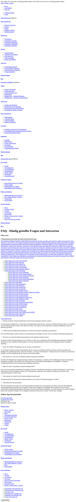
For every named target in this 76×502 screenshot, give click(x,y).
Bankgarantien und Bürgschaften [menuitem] (14, 108)
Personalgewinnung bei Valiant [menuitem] (13, 183)
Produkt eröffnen (9, 13)
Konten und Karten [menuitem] (6, 21)
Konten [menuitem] (6, 27)
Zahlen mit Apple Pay (64, 241)
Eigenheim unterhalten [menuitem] (11, 44)
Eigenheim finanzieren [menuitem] (11, 42)
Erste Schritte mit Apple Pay (29, 241)
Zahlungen (15, 244)
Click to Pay (11, 242)
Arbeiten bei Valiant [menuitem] (6, 179)
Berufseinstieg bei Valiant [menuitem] (11, 186)
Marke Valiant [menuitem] (8, 173)
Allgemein (44, 242)
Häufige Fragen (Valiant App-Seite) (15, 249)
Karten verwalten (68, 244)
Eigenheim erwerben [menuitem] (10, 40)
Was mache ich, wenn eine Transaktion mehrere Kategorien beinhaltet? (23, 356)
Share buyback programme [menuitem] (12, 219)
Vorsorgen (12, 257)
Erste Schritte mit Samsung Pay (42, 252)
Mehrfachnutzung (48, 256)
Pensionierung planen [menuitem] (10, 67)
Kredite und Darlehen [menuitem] (10, 105)
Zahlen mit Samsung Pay (8, 254)
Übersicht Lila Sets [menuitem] (10, 25)
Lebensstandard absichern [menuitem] (12, 68)
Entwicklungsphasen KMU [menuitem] (12, 132)
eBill (20, 244)
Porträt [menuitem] (6, 166)
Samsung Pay (26, 251)
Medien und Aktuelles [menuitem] (6, 192)
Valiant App (16, 256)
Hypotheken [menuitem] (8, 39)
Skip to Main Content (7, 3)
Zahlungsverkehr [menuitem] (9, 30)
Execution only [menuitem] (8, 56)
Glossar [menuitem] (6, 423)
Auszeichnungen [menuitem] (9, 176)
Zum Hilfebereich (6, 318)
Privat (6, 6)
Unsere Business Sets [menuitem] (10, 93)
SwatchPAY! (34, 251)
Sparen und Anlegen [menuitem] (6, 113)
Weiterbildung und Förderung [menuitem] (13, 188)
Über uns (7, 9)
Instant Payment (31, 249)
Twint (11, 256)
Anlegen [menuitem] (3, 49)
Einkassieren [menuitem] (8, 94)
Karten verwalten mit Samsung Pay (61, 252)
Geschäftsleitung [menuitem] (9, 169)
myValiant (41, 251)
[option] (15, 261)
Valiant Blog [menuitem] (8, 199)
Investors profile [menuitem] (9, 209)
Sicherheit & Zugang (60, 256)
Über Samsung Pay (21, 254)
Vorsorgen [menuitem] (3, 63)
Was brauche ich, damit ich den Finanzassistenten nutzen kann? (21, 376)
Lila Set (22, 257)
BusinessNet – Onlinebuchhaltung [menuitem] (14, 96)
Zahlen (18, 257)
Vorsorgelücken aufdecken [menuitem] (12, 70)
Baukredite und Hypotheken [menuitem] (12, 106)
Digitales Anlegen (29, 242)
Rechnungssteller (19, 252)
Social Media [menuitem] (8, 200)
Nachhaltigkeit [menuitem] (8, 171)
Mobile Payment (64, 249)
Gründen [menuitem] (7, 140)
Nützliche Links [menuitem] (5, 406)
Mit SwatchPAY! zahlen (61, 254)
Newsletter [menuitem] (7, 412)
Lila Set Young (29, 257)
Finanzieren (45, 244)
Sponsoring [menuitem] (7, 174)
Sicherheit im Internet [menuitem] (10, 415)
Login (6, 14)
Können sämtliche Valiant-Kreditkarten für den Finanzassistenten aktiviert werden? (27, 321)
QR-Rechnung (62, 251)
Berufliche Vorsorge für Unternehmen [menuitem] (15, 129)
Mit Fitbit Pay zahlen (7, 246)
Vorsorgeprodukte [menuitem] (9, 72)
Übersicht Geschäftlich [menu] (7, 82)
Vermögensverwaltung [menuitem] (11, 54)
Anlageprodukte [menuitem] (9, 58)
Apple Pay (18, 241)
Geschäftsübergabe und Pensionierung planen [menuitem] (17, 131)
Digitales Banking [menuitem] (5, 75)
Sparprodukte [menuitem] (8, 117)
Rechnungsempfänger (35, 244)
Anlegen (12, 241)
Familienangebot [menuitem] (9, 32)
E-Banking (37, 242)
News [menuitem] (6, 207)
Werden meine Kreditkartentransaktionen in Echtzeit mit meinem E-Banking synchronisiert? (30, 330)
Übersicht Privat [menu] (5, 18)
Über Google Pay (65, 247)
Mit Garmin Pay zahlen (56, 246)
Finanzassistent (5, 239)
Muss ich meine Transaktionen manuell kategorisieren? (19, 366)
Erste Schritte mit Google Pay (17, 247)
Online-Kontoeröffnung (51, 251)
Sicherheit (71, 242)
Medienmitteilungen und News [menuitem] (13, 195)
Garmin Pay (26, 246)
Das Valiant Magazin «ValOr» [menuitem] (13, 197)
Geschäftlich (8, 8)
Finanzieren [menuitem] (4, 35)
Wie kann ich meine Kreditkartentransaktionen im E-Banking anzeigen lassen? (26, 337)
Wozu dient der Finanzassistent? (12, 382)
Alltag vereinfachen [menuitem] (10, 143)
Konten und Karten (62, 242)
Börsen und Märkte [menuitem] (10, 59)
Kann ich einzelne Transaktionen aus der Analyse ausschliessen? (22, 347)
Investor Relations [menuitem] (5, 204)
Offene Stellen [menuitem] (8, 185)
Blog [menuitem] (2, 79)
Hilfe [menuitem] (5, 413)
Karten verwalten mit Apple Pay (47, 241)
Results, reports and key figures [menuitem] (13, 216)
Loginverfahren (41, 249)
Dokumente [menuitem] (7, 422)
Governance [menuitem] (8, 212)
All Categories (5, 241)
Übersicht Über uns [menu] (6, 159)
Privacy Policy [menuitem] (8, 418)
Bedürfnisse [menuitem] (4, 136)
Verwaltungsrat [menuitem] (8, 168)
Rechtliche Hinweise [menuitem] (10, 417)
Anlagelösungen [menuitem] (9, 119)
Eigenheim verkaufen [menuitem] (10, 45)
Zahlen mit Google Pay (53, 247)
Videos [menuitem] (6, 425)
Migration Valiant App (52, 249)
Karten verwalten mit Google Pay (36, 247)
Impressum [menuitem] (7, 420)
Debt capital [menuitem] (7, 214)
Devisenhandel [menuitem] (8, 146)
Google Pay (4, 247)
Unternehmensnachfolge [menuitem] (11, 148)
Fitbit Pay (52, 244)
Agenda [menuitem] (6, 211)
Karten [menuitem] (6, 28)
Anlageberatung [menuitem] (9, 53)
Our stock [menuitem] (7, 217)
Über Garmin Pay (68, 246)
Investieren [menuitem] (7, 145)
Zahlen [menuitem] (2, 86)
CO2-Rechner (19, 242)
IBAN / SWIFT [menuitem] (9, 410)
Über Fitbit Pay (18, 246)
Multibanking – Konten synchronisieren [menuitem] (16, 98)
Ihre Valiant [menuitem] (4, 162)
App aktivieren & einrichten (34, 256)
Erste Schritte (59, 244)
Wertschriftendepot (6, 244)
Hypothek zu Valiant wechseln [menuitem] (13, 110)
